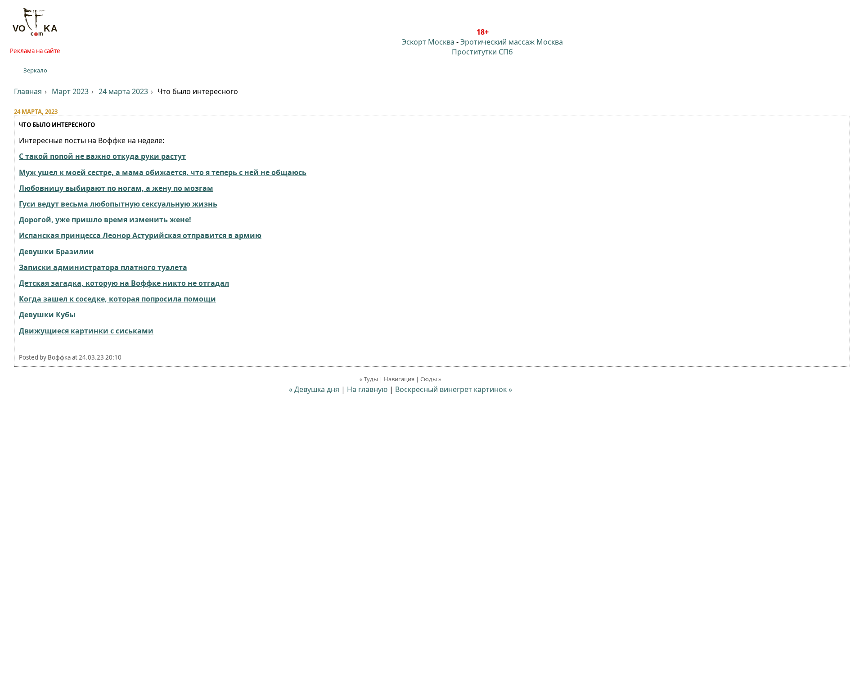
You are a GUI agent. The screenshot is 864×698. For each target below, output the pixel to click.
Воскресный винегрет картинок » (453, 389)
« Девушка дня (314, 389)
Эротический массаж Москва (511, 42)
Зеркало (35, 70)
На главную (367, 389)
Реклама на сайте (35, 51)
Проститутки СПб (482, 52)
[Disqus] (432, 566)
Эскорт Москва (428, 42)
